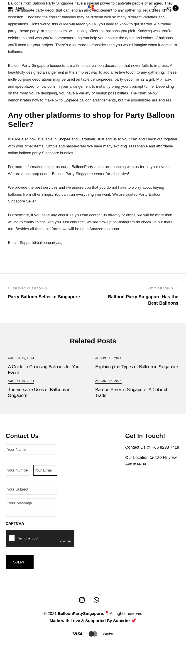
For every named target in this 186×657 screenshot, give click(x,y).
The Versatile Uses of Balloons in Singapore (39, 392)
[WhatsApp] (96, 600)
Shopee (64, 139)
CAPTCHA (15, 523)
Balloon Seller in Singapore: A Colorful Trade (131, 392)
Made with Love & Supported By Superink (90, 620)
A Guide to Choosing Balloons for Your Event (44, 369)
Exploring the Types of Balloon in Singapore (136, 366)
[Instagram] (82, 600)
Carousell (87, 139)
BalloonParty (82, 167)
